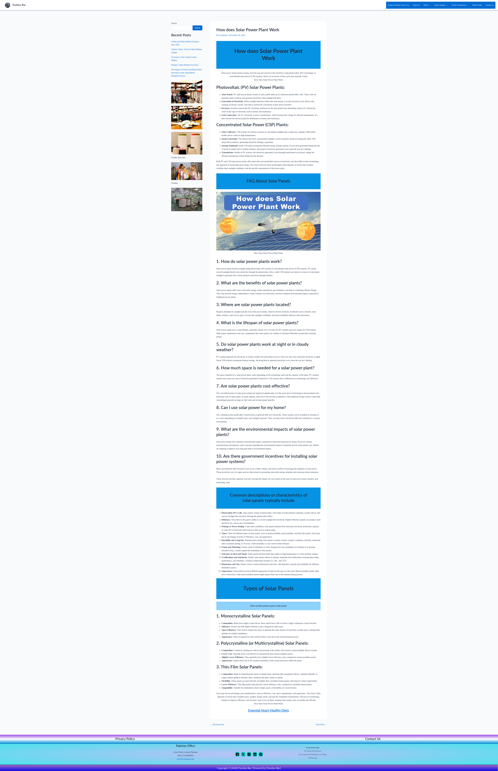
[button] (429, 5)
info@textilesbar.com (185, 759)
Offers (425, 5)
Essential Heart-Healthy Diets (268, 710)
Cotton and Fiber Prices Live (398, 5)
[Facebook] (237, 754)
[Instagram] (249, 754)
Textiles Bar (19, 5)
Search (174, 23)
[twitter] (243, 754)
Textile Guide (477, 5)
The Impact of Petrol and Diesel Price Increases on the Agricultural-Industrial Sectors (186, 72)
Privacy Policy (125, 739)
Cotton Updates (439, 5)
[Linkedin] (255, 754)
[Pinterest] (260, 754)
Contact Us (490, 5)
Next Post (321, 725)
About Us (416, 5)
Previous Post (217, 725)
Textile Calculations (458, 5)
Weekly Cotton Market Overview (185, 65)
